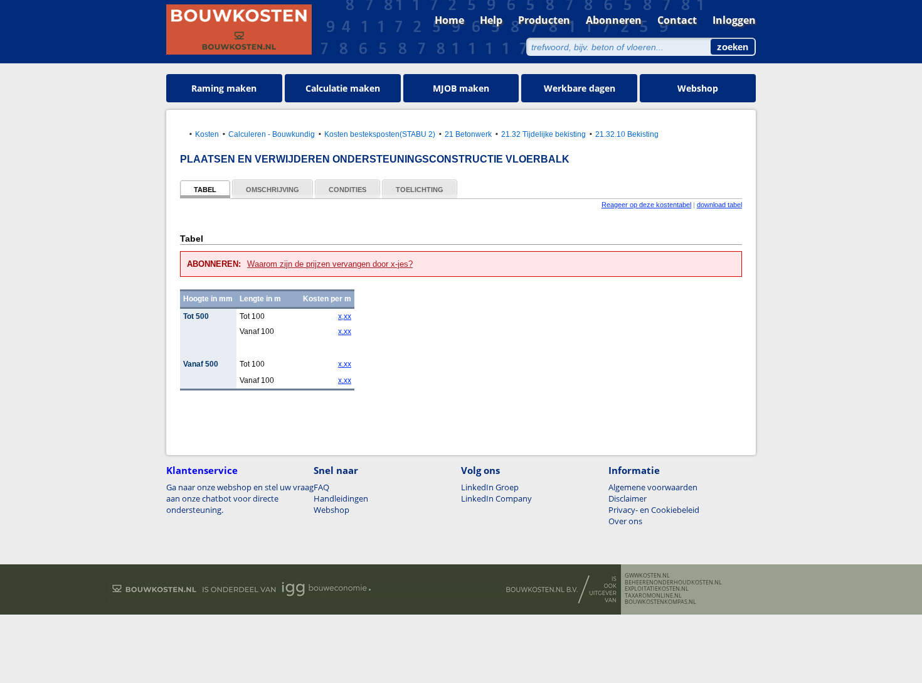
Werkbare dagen (579, 88)
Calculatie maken (342, 88)
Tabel (205, 189)
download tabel (719, 204)
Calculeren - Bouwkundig (271, 134)
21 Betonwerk (468, 134)
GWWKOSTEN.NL (647, 575)
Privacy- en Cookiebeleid (653, 509)
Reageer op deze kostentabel (646, 204)
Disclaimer (627, 498)
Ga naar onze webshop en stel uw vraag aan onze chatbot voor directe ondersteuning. (240, 498)
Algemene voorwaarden (652, 487)
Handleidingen (341, 498)
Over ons (625, 521)
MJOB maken (461, 88)
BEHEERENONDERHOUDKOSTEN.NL (673, 582)
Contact (677, 20)
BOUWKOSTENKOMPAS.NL (660, 602)
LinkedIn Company (496, 498)
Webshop (697, 88)
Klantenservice (202, 470)
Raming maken (224, 88)
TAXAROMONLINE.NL (653, 596)
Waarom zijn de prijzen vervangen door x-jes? (330, 264)
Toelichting (419, 189)
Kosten (207, 134)
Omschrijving (272, 189)
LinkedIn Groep (490, 487)
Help (491, 20)
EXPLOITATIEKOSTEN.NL (657, 589)
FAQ (321, 487)
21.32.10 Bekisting (627, 134)
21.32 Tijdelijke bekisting (543, 134)
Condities (347, 189)
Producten (544, 20)
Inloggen (734, 20)
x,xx (344, 316)
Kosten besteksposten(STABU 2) (379, 134)
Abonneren (614, 20)
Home (449, 20)
